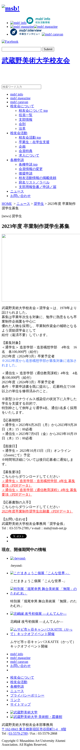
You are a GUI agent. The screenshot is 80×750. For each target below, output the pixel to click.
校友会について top (33, 110)
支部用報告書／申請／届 (37, 187)
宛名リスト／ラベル (34, 182)
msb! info (16, 94)
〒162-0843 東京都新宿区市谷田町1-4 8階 (34, 729)
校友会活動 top (30, 137)
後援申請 (25, 173)
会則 (22, 124)
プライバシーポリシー (27, 695)
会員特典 (25, 151)
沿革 (22, 128)
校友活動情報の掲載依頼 (37, 178)
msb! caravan (19, 102)
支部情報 (25, 119)
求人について (29, 155)
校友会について (22, 106)
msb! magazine (20, 98)
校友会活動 (18, 133)
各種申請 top (28, 164)
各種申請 (17, 160)
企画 (22, 146)
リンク (15, 700)
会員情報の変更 (31, 169)
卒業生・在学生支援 (34, 142)
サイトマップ (20, 704)
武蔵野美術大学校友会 (36, 60)
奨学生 (39, 203)
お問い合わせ (20, 196)
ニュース (17, 191)
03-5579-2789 (18, 733)
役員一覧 (25, 115)
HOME (7, 203)
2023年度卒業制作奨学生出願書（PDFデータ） (37, 511)
